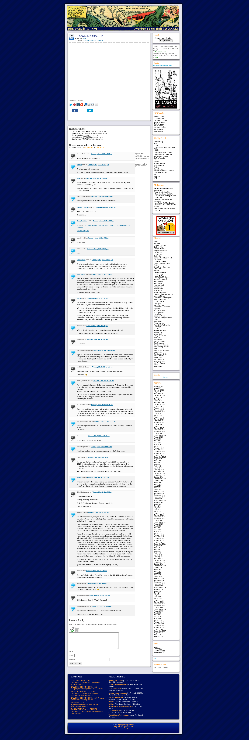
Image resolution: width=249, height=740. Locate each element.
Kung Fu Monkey (160, 292)
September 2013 (160, 500)
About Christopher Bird (162, 192)
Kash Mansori (159, 285)
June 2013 (157, 506)
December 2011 (159, 539)
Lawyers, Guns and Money (163, 294)
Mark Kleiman (159, 305)
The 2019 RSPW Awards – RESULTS (84, 709)
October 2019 (159, 406)
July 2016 (157, 439)
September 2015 (160, 457)
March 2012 (158, 533)
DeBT (79, 298)
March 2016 (158, 446)
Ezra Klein (157, 269)
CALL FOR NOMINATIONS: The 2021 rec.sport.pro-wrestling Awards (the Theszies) (87, 688)
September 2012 (160, 522)
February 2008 (159, 622)
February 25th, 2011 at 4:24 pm (97, 583)
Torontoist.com (159, 359)
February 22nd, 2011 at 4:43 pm (105, 207)
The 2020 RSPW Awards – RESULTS (84, 691)
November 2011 (159, 540)
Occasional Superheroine (163, 318)
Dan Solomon (159, 119)
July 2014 (157, 482)
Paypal (165, 377)
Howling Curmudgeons (162, 278)
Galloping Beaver (160, 272)
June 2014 (157, 484)
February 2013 (159, 513)
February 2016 (159, 448)
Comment (72, 627)
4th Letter (157, 243)
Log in (156, 647)
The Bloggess (159, 343)
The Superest (158, 356)
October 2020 (159, 397)
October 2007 (159, 629)
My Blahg (157, 309)
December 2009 (159, 582)
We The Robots (159, 363)
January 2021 (159, 394)
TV (155, 174)
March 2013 (158, 511)
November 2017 (159, 423)
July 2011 (157, 548)
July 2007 (157, 635)
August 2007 (158, 633)
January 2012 (159, 537)
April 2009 (157, 597)
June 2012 (157, 528)
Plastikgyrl (157, 327)
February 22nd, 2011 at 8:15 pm (97, 326)
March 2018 (158, 415)
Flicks (156, 149)
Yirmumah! (158, 367)
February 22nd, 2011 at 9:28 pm (102, 367)
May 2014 (157, 486)
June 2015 (157, 462)
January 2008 (159, 624)
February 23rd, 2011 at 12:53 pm (98, 477)
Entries (158, 649)
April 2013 (157, 510)
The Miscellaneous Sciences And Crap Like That (164, 172)
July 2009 (157, 591)
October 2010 (159, 564)
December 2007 (159, 626)
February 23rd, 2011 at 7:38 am (98, 457)
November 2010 (159, 562)
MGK (84, 38)
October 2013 (159, 499)
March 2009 (158, 598)
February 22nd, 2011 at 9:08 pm (104, 350)
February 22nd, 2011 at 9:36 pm (103, 380)
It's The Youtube (159, 158)
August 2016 (158, 437)
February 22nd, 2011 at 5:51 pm (98, 238)
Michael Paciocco (83, 207)
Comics (156, 145)
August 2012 (158, 524)
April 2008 (157, 618)
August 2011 (158, 546)
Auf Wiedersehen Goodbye (93, 40)
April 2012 (157, 531)
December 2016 (159, 430)
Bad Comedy (158, 142)
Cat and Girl (158, 252)
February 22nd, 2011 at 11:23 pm (105, 421)
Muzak (156, 162)
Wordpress (127, 728)
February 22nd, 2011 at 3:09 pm (96, 178)
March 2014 (158, 490)
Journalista (158, 283)
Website (72, 659)
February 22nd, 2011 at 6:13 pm (98, 249)
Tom (78, 178)
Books (156, 144)
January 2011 (159, 558)
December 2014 (159, 473)
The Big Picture (159, 341)
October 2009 (159, 586)
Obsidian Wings (159, 316)
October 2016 (159, 433)
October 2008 (159, 607)
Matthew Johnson (160, 128)
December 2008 (159, 604)
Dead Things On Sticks (162, 263)
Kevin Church (159, 289)
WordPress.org (159, 652)
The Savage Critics (160, 354)
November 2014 (159, 475)
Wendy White (158, 131)
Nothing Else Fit (159, 163)
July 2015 (157, 461)
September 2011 (160, 544)
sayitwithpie (158, 332)
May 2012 (157, 529)
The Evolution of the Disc (81, 131)
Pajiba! (156, 319)
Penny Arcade (159, 323)
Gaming (157, 151)
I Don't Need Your (163, 194)
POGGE (157, 329)
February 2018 (159, 417)
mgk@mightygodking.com (162, 65)
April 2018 (157, 413)
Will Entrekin (158, 129)
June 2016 (157, 441)
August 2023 (158, 386)
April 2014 (157, 488)
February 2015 (159, 470)
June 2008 (157, 615)
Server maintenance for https (81, 680)
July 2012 (157, 526)
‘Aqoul (156, 242)
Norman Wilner (159, 312)
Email (71, 655)
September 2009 (160, 588)
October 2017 (159, 424)
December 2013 (159, 495)
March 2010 (158, 577)
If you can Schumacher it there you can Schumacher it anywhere (84, 705)
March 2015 (158, 468)
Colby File (157, 256)
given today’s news (77, 702)
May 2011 (157, 551)
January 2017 (159, 428)
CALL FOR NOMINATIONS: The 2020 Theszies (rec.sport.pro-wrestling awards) (87, 699)
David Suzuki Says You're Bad (164, 147)
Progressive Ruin (160, 330)
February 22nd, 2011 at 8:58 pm (97, 339)
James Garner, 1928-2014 (81, 137)
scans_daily (158, 334)
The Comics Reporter (161, 345)
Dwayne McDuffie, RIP (90, 35)
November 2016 (159, 432)
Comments (159, 651)
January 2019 (159, 410)
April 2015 (157, 466)
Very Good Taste (159, 361)
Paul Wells (157, 321)
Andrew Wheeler (160, 245)
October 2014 (159, 477)
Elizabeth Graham (160, 120)
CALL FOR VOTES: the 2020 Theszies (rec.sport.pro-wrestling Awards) (84, 694)
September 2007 (160, 631)
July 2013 (157, 504)
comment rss (88, 147)
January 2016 (159, 450)
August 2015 (158, 459)
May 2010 (157, 573)
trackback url (100, 147)
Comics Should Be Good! (163, 258)
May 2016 (157, 442)
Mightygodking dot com (126, 724)
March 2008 (158, 620)
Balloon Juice (159, 247)
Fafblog (156, 271)
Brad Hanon (81, 274)
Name (71, 651)
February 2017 (159, 426)
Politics (156, 167)
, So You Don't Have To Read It (165, 205)
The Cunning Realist (161, 347)
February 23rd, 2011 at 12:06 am (101, 446)
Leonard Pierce (159, 296)
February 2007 (159, 636)
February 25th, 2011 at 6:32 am (96, 571)
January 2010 (159, 580)
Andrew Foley (159, 117)
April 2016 (157, 444)
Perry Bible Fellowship (162, 325)
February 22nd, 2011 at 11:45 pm (99, 436)
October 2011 (158, 542)
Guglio (79, 164)
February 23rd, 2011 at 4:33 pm (102, 492)
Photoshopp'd (159, 165)
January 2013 (159, 515)
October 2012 (159, 520)
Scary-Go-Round (160, 336)
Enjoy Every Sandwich (162, 267)
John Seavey (81, 260)
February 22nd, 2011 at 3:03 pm (98, 164)
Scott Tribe (157, 338)
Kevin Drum (158, 290)
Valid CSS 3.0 (128, 726)
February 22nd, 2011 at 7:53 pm (97, 298)
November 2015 (159, 453)
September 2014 (160, 479)
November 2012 (159, 519)
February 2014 (159, 491)
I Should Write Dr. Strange (163, 153)
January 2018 (159, 419)
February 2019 (159, 408)
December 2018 (159, 412)
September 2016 (160, 435)
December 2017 (159, 421)
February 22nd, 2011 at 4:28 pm (102, 196)
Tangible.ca (158, 339)
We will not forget (78, 135)
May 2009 (157, 595)
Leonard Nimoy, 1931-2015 (82, 133)
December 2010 (159, 560)
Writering (157, 176)
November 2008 (159, 606)
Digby (156, 265)
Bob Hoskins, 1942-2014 (81, 139)
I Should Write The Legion (163, 154)
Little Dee (157, 303)
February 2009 (159, 600)
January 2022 (159, 390)
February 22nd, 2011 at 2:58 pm (101, 154)
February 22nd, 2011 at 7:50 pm (101, 274)
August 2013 (158, 502)
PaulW (79, 477)
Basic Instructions (160, 249)
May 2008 (157, 617)
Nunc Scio (157, 314)
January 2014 (159, 493)
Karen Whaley (159, 126)
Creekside (157, 260)
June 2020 (157, 399)
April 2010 (157, 575)
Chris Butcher (159, 254)
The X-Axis (158, 358)
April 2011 (157, 553)
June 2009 (157, 593)
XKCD (156, 365)
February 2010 (159, 578)
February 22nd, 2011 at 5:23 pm (103, 221)
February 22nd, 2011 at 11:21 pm (102, 405)
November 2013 (159, 497)
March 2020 (158, 401)
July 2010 (157, 569)
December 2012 (159, 517)
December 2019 (159, 404)
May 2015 (157, 464)
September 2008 (160, 609)
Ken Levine (158, 287)
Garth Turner (158, 274)
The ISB (157, 348)
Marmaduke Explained (162, 307)
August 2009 (158, 589)
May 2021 (157, 392)
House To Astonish (160, 276)
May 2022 (157, 388)
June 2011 (157, 549)
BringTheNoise (82, 221)
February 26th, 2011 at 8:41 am (99, 595)
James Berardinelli (160, 280)
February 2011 (159, 557)
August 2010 (158, 568)
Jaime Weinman (159, 122)
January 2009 (159, 602)
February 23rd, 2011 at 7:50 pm (98, 512)
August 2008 (158, 611)
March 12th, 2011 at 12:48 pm (102, 606)
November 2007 (159, 627)
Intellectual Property (161, 156)
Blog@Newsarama (160, 251)
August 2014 (158, 481)
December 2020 (159, 395)
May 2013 (157, 508)
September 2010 (160, 566)
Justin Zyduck (159, 124)
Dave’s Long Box (160, 261)
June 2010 (157, 571)
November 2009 (159, 584)
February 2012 (159, 535)
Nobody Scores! (159, 310)
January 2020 (159, 403)
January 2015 (159, 471)
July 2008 (157, 613)
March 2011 (158, 555)
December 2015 (159, 452)
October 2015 (159, 455)
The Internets (158, 169)
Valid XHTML (118, 726)
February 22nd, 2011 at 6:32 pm (102, 260)
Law (155, 160)
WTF (155, 178)
